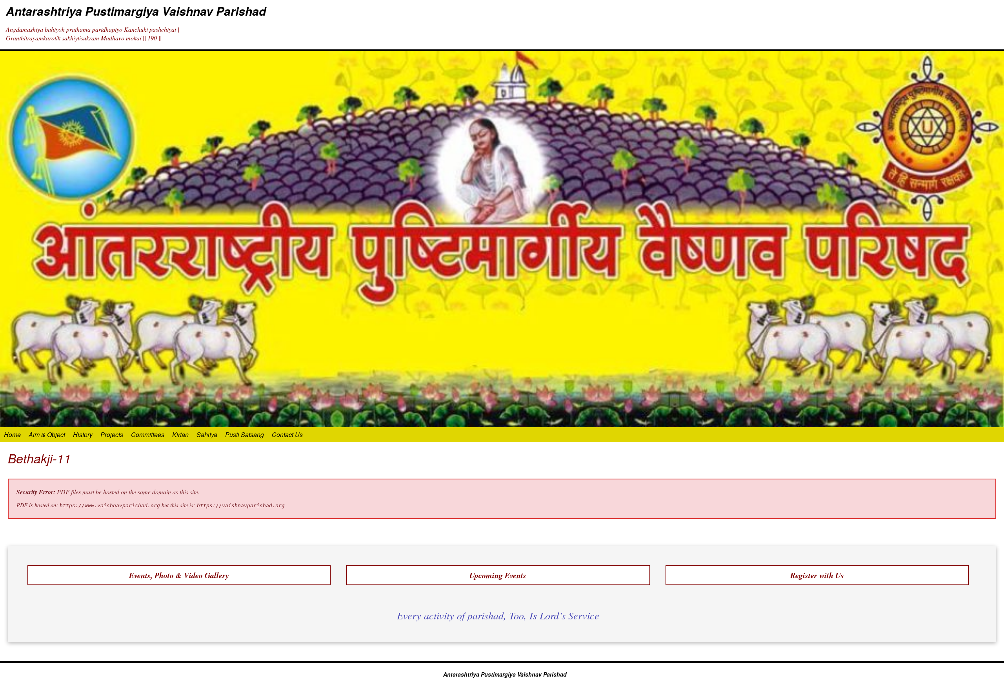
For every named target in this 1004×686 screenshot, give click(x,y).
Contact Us (287, 434)
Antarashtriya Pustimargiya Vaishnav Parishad (136, 10)
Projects (111, 434)
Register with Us (817, 575)
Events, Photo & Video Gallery (179, 575)
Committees (147, 434)
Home (12, 434)
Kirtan (180, 434)
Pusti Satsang (244, 434)
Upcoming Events (497, 575)
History (83, 434)
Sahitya (206, 434)
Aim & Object (47, 434)
